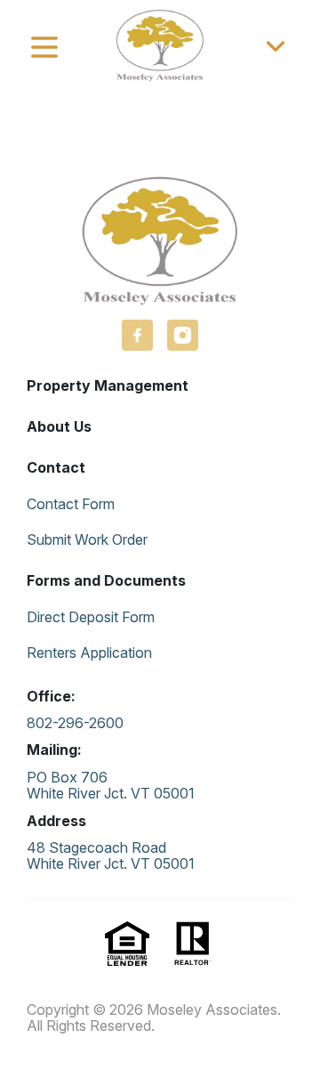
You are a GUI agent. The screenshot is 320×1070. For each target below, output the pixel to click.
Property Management (107, 385)
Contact (56, 467)
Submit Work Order (87, 539)
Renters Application (89, 652)
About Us (59, 426)
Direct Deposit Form (91, 617)
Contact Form (71, 504)
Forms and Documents (106, 580)
